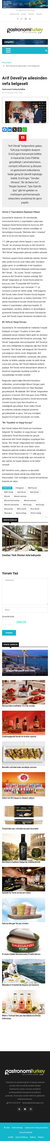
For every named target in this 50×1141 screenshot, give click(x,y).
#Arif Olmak (8, 492)
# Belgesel (20, 488)
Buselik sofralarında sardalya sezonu (19, 767)
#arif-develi (21, 492)
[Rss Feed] (30, 19)
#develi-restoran (30, 501)
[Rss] (19, 1110)
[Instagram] (22, 19)
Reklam (31, 14)
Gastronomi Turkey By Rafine (36, 1128)
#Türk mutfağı (36, 513)
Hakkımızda (14, 14)
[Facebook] (18, 19)
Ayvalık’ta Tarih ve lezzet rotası (16, 893)
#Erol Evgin (27, 505)
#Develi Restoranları (12, 501)
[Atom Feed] (26, 19)
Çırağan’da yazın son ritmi (20, 670)
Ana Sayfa (6, 62)
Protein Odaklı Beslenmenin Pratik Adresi (21, 954)
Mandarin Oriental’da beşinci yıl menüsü (20, 985)
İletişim (39, 14)
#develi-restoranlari (11, 505)
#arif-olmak (34, 492)
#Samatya (8, 513)
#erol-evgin (40, 505)
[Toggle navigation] (8, 50)
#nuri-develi (34, 509)
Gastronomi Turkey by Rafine (13, 89)
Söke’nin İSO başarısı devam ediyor (18, 798)
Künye (23, 14)
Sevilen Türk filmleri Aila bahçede (21, 555)
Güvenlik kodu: (8, 616)
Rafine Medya (17, 1128)
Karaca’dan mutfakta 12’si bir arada (18, 706)
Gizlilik (10, 1137)
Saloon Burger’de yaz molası (15, 923)
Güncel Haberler (25, 1132)
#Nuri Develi (21, 509)
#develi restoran (20, 496)
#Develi (7, 496)
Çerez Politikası (21, 1137)
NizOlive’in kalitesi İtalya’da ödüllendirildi (21, 862)
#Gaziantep (8, 509)
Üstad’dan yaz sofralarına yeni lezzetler (20, 829)
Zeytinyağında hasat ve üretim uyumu (19, 736)
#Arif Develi (32, 488)
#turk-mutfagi (21, 513)
